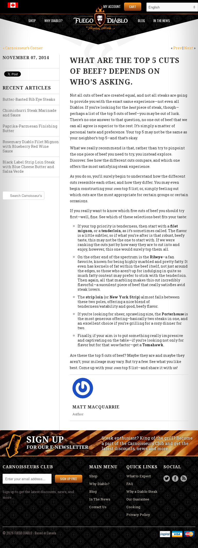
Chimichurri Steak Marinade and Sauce (29, 112)
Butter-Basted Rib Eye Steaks (29, 99)
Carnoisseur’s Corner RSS (183, 478)
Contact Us (97, 507)
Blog (141, 20)
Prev (177, 47)
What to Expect (138, 476)
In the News (161, 20)
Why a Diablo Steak (142, 491)
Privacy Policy (138, 514)
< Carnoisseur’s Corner (23, 47)
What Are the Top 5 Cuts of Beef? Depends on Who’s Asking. (124, 71)
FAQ (129, 483)
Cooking (133, 507)
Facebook (175, 478)
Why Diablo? (53, 20)
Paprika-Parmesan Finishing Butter (30, 128)
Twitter (166, 478)
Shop (32, 20)
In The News (99, 499)
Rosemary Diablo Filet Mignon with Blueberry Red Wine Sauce (31, 146)
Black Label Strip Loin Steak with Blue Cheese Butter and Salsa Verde (29, 167)
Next (188, 47)
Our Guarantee (137, 499)
